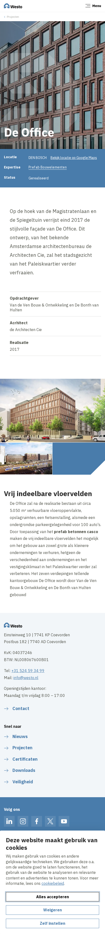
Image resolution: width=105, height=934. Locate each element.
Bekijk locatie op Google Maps (74, 158)
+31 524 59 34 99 (27, 670)
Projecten (13, 16)
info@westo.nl (25, 677)
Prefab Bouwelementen (48, 167)
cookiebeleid (53, 883)
